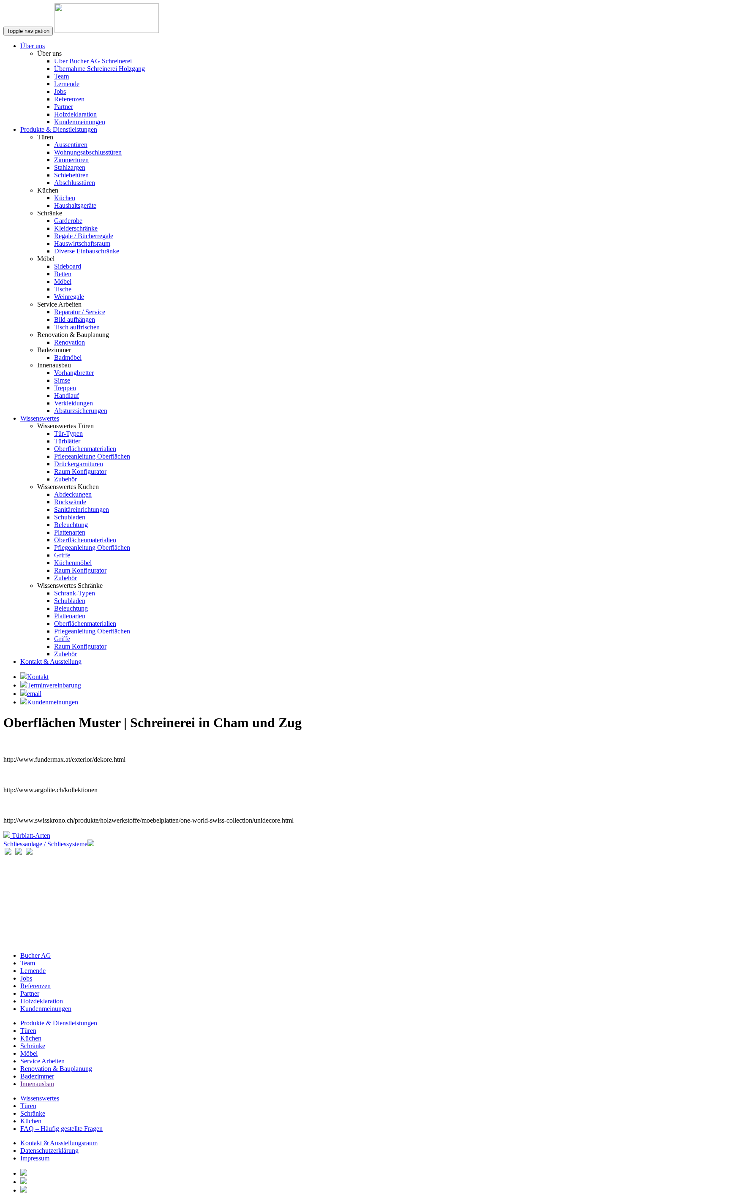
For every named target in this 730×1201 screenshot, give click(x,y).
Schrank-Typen (74, 593)
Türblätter (67, 441)
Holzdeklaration (75, 114)
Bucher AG (35, 955)
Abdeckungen (73, 494)
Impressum (34, 1158)
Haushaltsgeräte (75, 205)
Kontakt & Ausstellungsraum (59, 1143)
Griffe (62, 555)
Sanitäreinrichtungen (81, 509)
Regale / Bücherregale (83, 235)
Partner (63, 106)
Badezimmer (37, 1076)
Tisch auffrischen (77, 327)
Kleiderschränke (76, 228)
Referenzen (69, 99)
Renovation (69, 342)
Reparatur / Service (79, 311)
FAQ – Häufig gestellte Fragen (61, 1128)
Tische (62, 289)
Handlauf (66, 395)
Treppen (65, 387)
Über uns (32, 45)
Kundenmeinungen (79, 121)
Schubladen (69, 517)
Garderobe (68, 220)
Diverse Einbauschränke (86, 251)
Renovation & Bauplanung (56, 1068)
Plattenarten (69, 532)
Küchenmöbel (73, 562)
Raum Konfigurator (80, 471)
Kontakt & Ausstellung (51, 661)
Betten (62, 273)
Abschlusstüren (74, 182)
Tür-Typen (68, 433)
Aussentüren (70, 144)
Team (61, 76)
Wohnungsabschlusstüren (88, 152)
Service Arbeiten (42, 1061)
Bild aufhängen (74, 319)
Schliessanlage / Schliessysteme (45, 844)
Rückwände (70, 501)
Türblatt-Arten (30, 835)
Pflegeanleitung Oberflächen (92, 456)
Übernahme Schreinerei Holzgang (99, 68)
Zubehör (65, 479)
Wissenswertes (39, 418)
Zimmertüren (71, 159)
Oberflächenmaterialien (85, 448)
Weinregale (69, 296)
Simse (62, 380)
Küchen (64, 197)
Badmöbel (68, 357)
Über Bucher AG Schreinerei (93, 61)
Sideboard (67, 266)
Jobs (60, 91)
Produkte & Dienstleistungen (58, 129)
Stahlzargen (69, 167)
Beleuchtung (71, 524)
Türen (28, 1030)
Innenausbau (37, 1083)
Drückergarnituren (78, 463)
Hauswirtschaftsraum (82, 243)
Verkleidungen (73, 403)
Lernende (66, 83)
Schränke (32, 1045)
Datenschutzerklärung (49, 1150)
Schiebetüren (71, 175)
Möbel (62, 281)
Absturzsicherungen (80, 410)
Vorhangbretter (74, 372)
